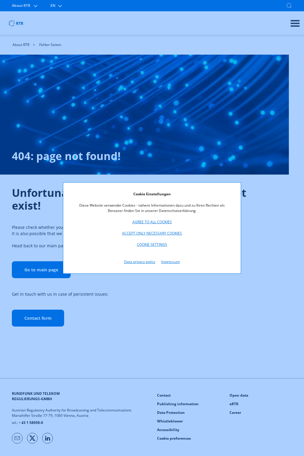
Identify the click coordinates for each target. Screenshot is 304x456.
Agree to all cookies (152, 221)
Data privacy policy (139, 261)
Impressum (170, 261)
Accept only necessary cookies (152, 233)
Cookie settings (152, 244)
